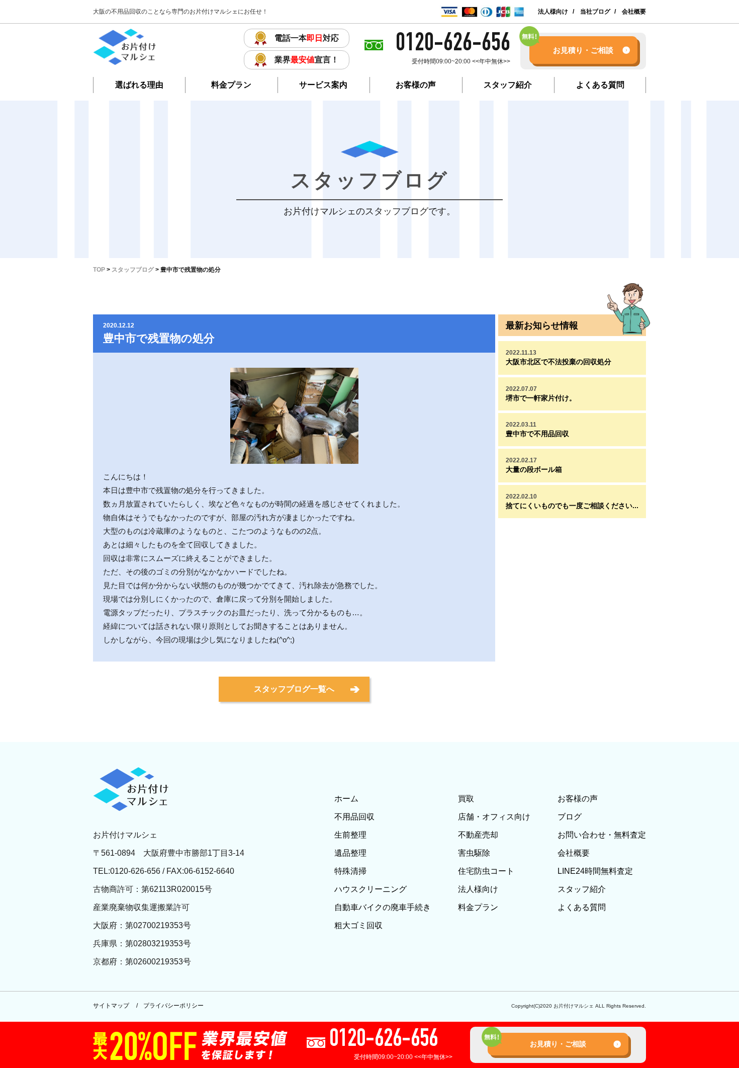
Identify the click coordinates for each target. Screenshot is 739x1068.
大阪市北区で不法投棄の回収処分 (558, 357)
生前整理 (350, 835)
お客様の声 (416, 84)
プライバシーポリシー (173, 1005)
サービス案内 (323, 84)
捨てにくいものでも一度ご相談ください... (572, 501)
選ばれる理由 (139, 84)
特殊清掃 (350, 871)
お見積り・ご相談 (583, 50)
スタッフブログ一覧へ (294, 689)
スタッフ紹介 (508, 84)
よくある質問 (600, 84)
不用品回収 (354, 816)
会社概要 (634, 11)
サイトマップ (111, 1005)
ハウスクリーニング (370, 889)
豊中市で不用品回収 (537, 429)
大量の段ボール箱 (534, 465)
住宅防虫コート (486, 871)
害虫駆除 (474, 853)
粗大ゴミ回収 (358, 925)
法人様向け (553, 11)
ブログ (570, 816)
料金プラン (231, 84)
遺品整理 (350, 853)
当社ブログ (595, 11)
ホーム (346, 798)
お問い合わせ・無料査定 (602, 835)
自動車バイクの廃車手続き (382, 907)
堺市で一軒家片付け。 (541, 393)
